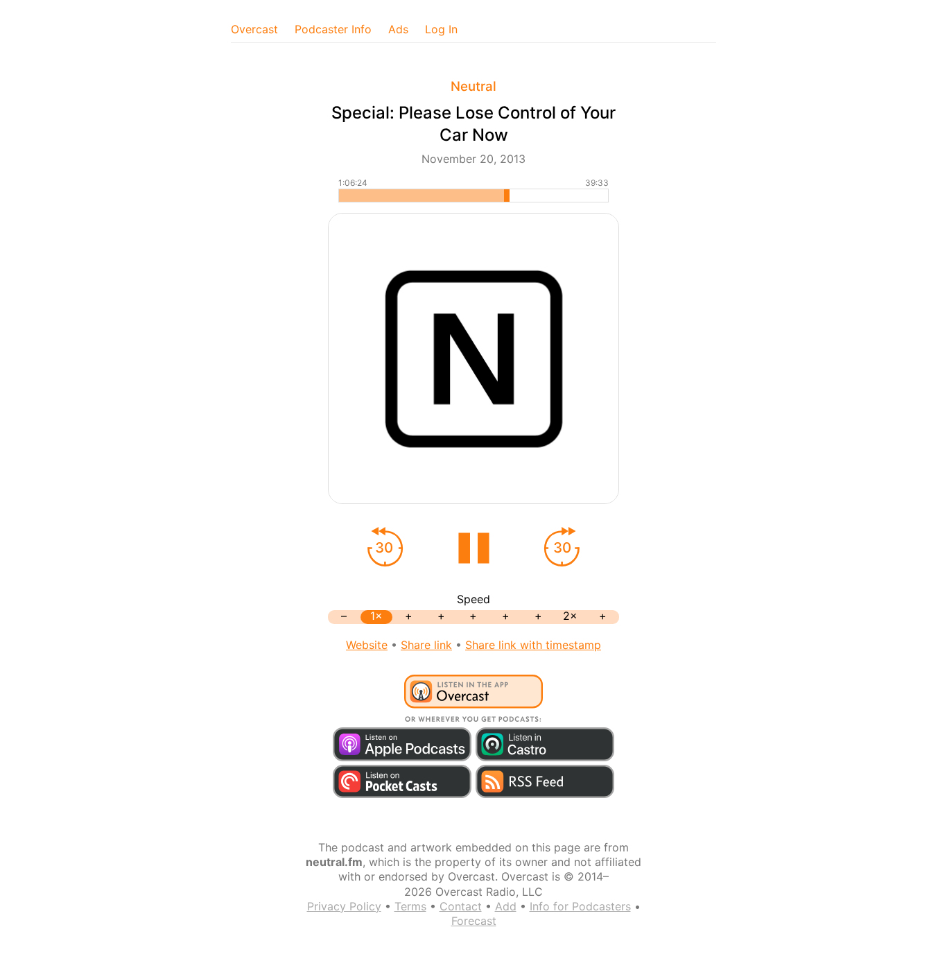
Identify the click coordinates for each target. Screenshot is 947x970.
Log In (441, 29)
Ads (398, 29)
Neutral (473, 86)
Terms (410, 906)
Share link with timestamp (533, 645)
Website (367, 645)
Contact (461, 906)
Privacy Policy (344, 906)
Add (505, 906)
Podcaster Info (333, 29)
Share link (426, 645)
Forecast (473, 921)
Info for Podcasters (580, 906)
